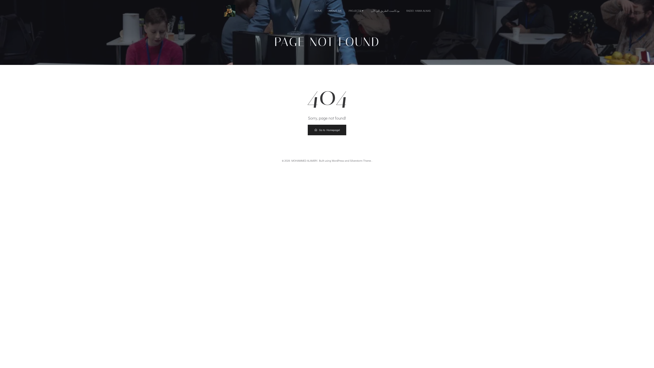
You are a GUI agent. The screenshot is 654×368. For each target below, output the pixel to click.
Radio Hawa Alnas (418, 10)
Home (318, 10)
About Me (335, 10)
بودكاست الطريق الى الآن (385, 10)
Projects (355, 10)
